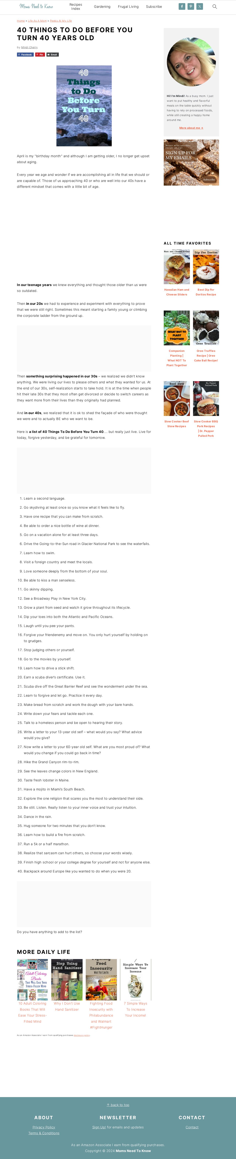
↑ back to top (118, 1105)
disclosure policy (82, 1035)
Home (21, 20)
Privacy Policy (44, 1127)
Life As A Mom (37, 20)
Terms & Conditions (44, 1133)
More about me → (191, 127)
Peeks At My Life (61, 20)
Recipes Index (76, 7)
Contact (192, 1127)
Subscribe (154, 6)
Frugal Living (128, 6)
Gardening (102, 6)
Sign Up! (99, 1127)
